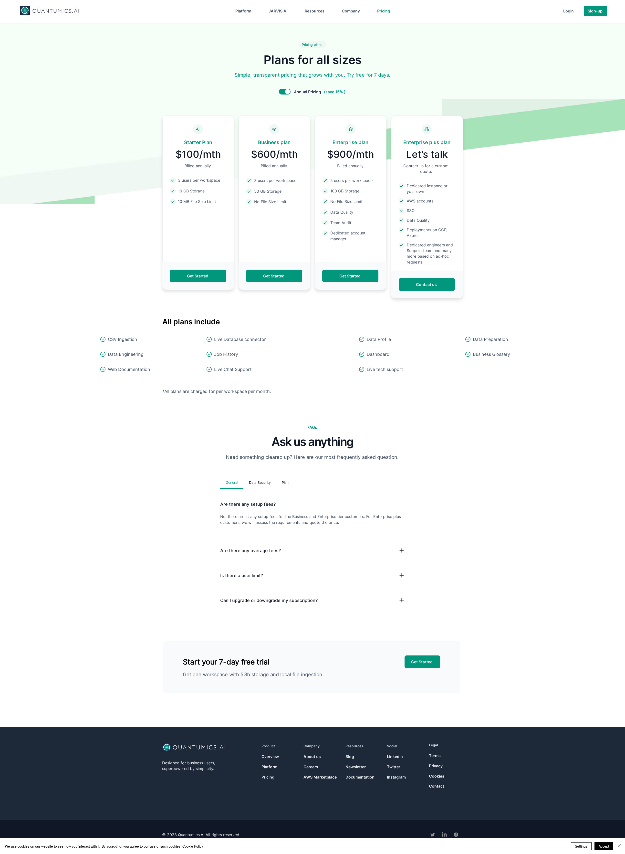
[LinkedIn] (444, 835)
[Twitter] (433, 835)
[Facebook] (456, 835)
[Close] (619, 846)
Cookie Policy (192, 846)
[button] (243, 11)
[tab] (231, 482)
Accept (604, 846)
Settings (581, 846)
